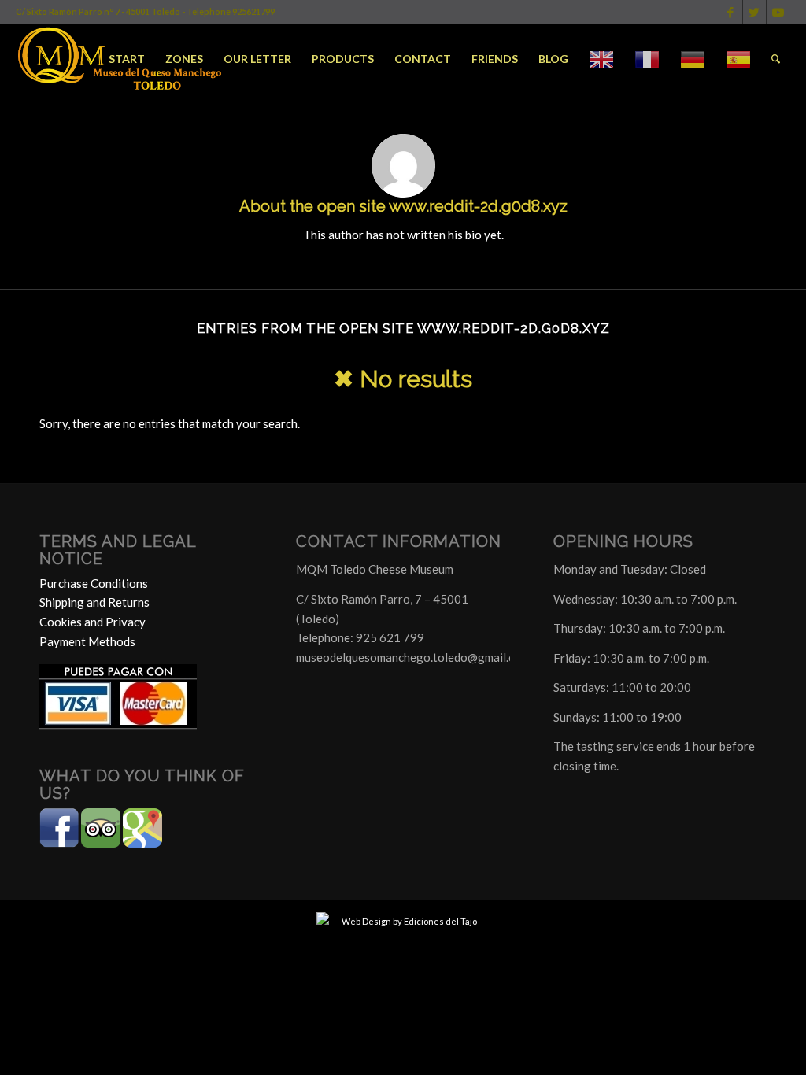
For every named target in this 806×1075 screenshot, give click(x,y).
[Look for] (775, 59)
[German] (692, 59)
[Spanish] (738, 59)
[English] (601, 59)
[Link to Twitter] (754, 12)
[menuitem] (126, 59)
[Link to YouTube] (778, 12)
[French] (647, 59)
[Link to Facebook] (730, 12)
